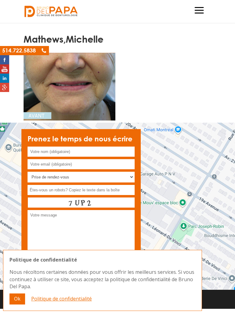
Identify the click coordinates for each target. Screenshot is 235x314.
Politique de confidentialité (61, 298)
